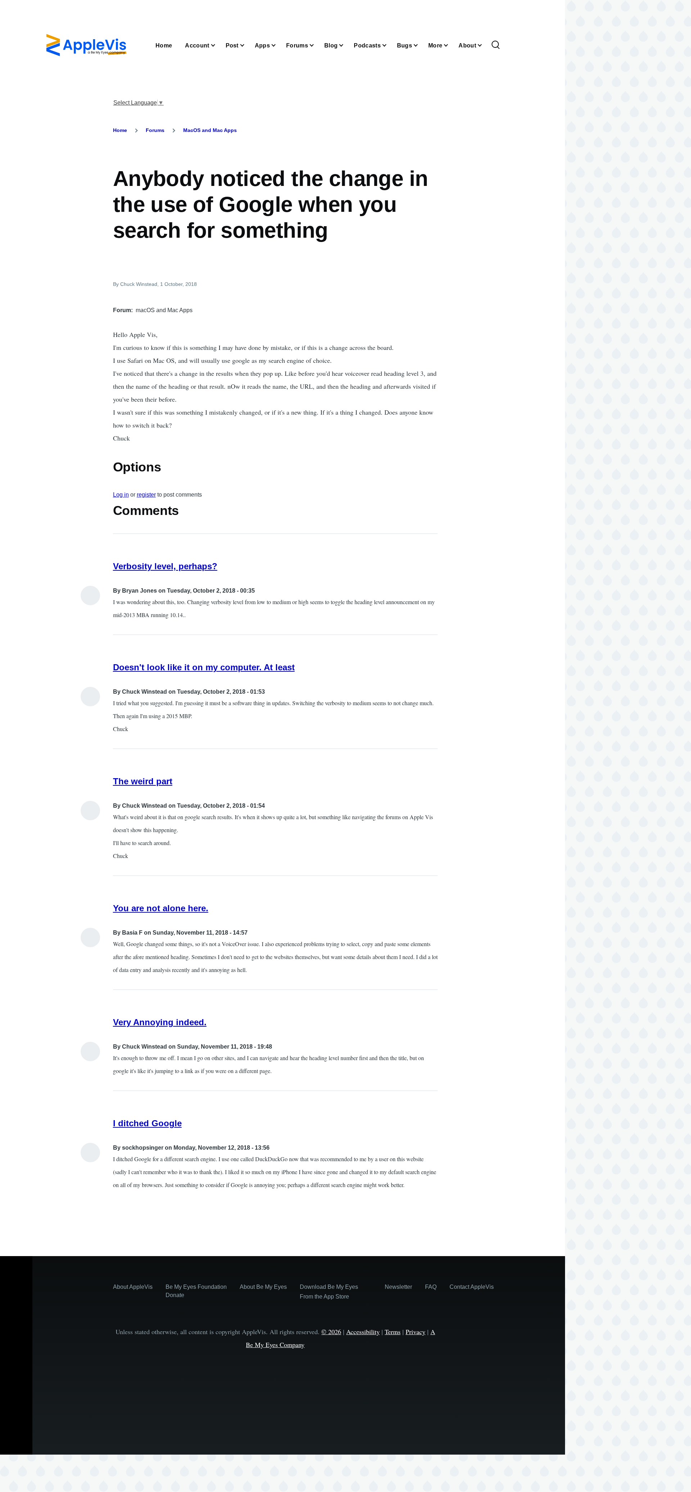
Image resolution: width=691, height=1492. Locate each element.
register (146, 495)
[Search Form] (495, 45)
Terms (393, 1331)
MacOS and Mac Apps (210, 130)
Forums (155, 130)
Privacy (415, 1331)
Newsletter (398, 1287)
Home (120, 130)
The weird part (142, 781)
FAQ (431, 1287)
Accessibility (363, 1331)
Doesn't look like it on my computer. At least (204, 667)
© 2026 (331, 1331)
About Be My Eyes (263, 1287)
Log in (121, 495)
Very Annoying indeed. (160, 1022)
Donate (175, 1295)
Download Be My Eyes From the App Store (329, 1292)
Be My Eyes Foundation (196, 1287)
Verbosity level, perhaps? (165, 566)
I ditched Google (147, 1123)
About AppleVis (133, 1287)
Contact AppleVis (472, 1287)
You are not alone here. (160, 908)
